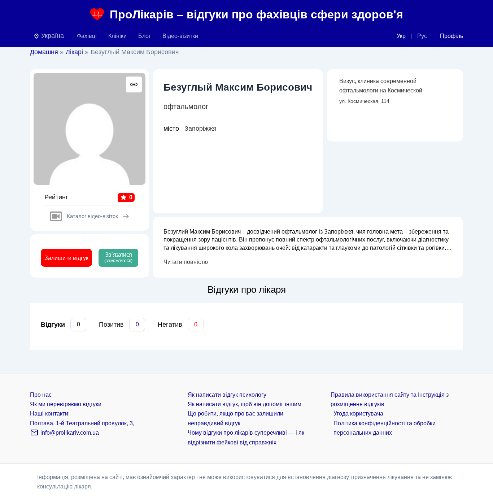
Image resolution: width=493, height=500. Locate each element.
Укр (401, 36)
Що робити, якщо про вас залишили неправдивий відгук (235, 418)
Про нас (41, 395)
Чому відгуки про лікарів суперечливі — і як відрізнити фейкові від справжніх (246, 437)
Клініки (117, 36)
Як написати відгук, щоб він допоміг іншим (244, 404)
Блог (144, 36)
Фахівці (87, 36)
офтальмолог (185, 106)
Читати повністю (185, 262)
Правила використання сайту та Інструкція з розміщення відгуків (390, 399)
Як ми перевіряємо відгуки (65, 404)
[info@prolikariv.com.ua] (34, 435)
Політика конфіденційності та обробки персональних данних (384, 428)
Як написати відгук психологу (227, 395)
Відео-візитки (180, 36)
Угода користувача (358, 413)
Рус (422, 36)
